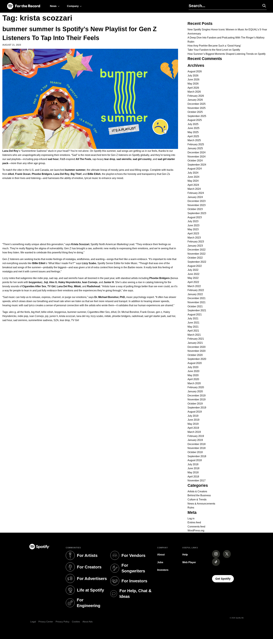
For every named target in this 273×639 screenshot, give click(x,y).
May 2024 (193, 180)
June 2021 (193, 322)
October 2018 (195, 452)
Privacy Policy (62, 621)
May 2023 (193, 229)
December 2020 (197, 347)
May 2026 (193, 83)
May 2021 (193, 326)
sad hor (171, 316)
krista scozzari (67, 316)
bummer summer (76, 312)
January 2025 (195, 148)
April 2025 (193, 136)
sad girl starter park (155, 316)
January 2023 (195, 245)
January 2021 (195, 342)
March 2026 (194, 91)
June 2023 (193, 225)
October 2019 (195, 403)
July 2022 (193, 270)
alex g (12, 312)
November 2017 (197, 480)
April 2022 (193, 282)
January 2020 (195, 391)
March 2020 (194, 383)
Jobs (160, 562)
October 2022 (195, 257)
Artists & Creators (197, 491)
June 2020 (193, 371)
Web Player (189, 562)
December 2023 (197, 201)
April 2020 (193, 379)
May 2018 (193, 472)
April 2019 (193, 427)
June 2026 (193, 79)
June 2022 (193, 274)
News (53, 6)
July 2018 (193, 464)
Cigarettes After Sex (98, 312)
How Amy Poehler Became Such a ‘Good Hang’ (214, 45)
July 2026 (193, 75)
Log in (191, 518)
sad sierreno (20, 320)
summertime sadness (40, 320)
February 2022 (196, 290)
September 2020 (197, 359)
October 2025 (195, 112)
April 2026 (193, 87)
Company (73, 6)
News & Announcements (201, 503)
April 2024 (193, 185)
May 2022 (193, 278)
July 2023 (193, 221)
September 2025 (197, 116)
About (161, 554)
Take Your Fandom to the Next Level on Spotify (214, 49)
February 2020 (196, 387)
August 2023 (195, 217)
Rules (191, 507)
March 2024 (194, 189)
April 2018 (193, 476)
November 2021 (197, 302)
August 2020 (195, 363)
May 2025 (193, 132)
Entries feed (194, 522)
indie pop (23, 316)
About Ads (87, 621)
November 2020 (197, 351)
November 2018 (197, 448)
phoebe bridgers (121, 316)
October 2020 (195, 355)
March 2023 (194, 237)
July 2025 (193, 124)
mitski (107, 316)
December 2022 (197, 249)
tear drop (65, 320)
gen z (159, 312)
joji (46, 316)
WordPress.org (196, 530)
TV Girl (75, 320)
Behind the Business (199, 495)
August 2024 (195, 168)
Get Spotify (224, 578)
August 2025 (195, 120)
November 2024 (197, 156)
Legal (33, 621)
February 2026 (196, 95)
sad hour (7, 320)
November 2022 (197, 253)
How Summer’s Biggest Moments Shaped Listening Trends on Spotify (227, 54)
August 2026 (195, 71)
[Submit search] (263, 6)
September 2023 (197, 213)
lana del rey (82, 316)
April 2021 (193, 330)
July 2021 (193, 318)
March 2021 (194, 334)
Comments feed (196, 526)
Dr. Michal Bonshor (128, 312)
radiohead (137, 316)
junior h (54, 316)
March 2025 (194, 140)
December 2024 (197, 152)
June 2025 (193, 128)
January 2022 (195, 294)
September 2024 (197, 164)
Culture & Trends (197, 499)
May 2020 (193, 375)
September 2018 (197, 456)
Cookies (76, 621)
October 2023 (195, 209)
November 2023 (197, 205)
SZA (56, 320)
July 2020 (193, 367)
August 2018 (195, 460)
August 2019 (195, 411)
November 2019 (197, 399)
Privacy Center (45, 621)
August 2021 (195, 314)
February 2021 (196, 338)
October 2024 (195, 160)
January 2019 (195, 440)
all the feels (23, 312)
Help (185, 554)
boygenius (60, 312)
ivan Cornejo (36, 316)
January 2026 (195, 99)
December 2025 (197, 104)
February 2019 (196, 436)
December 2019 (197, 395)
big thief (35, 312)
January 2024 (195, 197)
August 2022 (195, 266)
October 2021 (195, 306)
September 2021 (197, 310)
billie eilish (47, 312)
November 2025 (197, 108)
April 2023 (193, 233)
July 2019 (193, 415)
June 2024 (193, 176)
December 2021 (197, 298)
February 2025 (196, 144)
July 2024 (193, 172)
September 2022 (197, 261)
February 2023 (196, 241)
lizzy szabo (97, 316)
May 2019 (193, 424)
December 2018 (197, 444)
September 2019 (197, 407)
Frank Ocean (147, 312)
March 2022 (194, 286)
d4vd (113, 312)
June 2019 (193, 419)
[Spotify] (23, 6)
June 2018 (193, 468)
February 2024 (196, 193)
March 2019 (194, 432)
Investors (162, 570)
